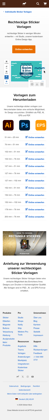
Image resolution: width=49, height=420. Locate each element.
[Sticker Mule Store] (18, 376)
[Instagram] (28, 376)
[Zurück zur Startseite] (24, 4)
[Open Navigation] (4, 4)
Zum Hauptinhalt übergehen (2, 2)
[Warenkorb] (45, 4)
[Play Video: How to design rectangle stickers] (24, 243)
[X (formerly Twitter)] (23, 376)
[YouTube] (32, 376)
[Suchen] (37, 4)
